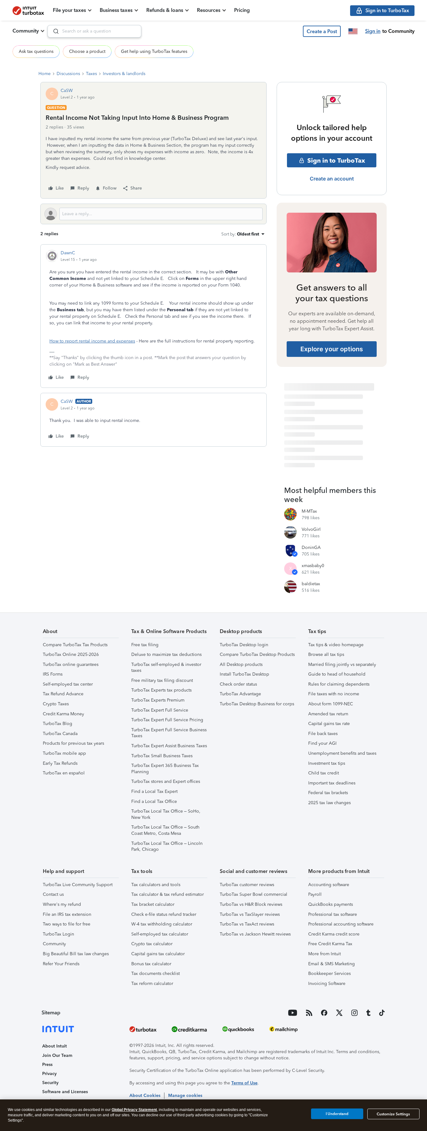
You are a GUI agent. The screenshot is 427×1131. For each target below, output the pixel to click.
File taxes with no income (333, 694)
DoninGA (311, 547)
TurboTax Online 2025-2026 (71, 654)
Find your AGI (322, 743)
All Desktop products (241, 664)
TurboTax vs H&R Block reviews (251, 904)
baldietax (311, 583)
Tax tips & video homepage (336, 644)
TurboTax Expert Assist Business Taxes (169, 745)
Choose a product (87, 51)
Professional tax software (332, 914)
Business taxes (116, 10)
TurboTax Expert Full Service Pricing (167, 720)
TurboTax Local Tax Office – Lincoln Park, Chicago (167, 846)
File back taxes (323, 733)
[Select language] (353, 31)
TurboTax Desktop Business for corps (257, 704)
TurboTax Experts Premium (157, 700)
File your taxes (69, 10)
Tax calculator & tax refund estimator (167, 894)
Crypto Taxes (56, 704)
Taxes (91, 73)
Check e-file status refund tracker (163, 914)
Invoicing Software (326, 983)
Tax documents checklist (155, 973)
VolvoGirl (311, 529)
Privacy (49, 1073)
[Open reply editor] (153, 214)
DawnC (68, 253)
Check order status (238, 684)
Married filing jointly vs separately (342, 664)
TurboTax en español (64, 773)
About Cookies (144, 1095)
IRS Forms (53, 674)
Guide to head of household (336, 674)
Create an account (332, 178)
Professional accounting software (341, 924)
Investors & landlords (124, 73)
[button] (322, 31)
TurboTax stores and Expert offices (165, 781)
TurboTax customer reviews (247, 884)
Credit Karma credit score (333, 934)
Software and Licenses (65, 1091)
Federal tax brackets (328, 792)
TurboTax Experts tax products (161, 690)
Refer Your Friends (61, 963)
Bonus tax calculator (151, 963)
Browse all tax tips (326, 654)
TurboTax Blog (57, 723)
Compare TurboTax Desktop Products (257, 654)
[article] (153, 316)
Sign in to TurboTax (336, 160)
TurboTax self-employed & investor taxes (166, 667)
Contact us (53, 894)
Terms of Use (244, 1083)
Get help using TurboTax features (154, 51)
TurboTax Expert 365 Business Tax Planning (165, 768)
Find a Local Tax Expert (154, 791)
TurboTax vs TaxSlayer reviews (250, 914)
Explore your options (331, 349)
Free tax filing (144, 644)
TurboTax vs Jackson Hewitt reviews (255, 934)
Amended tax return (328, 714)
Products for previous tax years (73, 743)
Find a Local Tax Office (154, 801)
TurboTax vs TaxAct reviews (247, 924)
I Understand (337, 1114)
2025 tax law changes (329, 802)
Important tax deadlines (331, 783)
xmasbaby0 (313, 565)
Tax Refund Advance (63, 694)
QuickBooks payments (330, 904)
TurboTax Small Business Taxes (162, 755)
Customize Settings (393, 1114)
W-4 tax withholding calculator (161, 924)
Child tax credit (323, 773)
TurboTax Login (58, 934)
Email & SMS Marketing (331, 963)
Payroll (315, 894)
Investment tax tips (326, 763)
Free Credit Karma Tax (330, 943)
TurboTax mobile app (64, 753)
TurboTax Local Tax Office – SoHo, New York (165, 814)
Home (44, 73)
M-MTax (309, 511)
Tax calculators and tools (155, 884)
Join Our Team (57, 1055)
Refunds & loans (164, 10)
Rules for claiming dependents (338, 684)
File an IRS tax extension (67, 914)
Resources (208, 10)
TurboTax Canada (60, 733)
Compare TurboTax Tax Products (75, 644)
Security (50, 1082)
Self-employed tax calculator (159, 934)
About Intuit (54, 1046)
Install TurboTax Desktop (244, 674)
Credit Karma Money (63, 714)
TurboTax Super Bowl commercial (253, 894)
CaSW (67, 90)
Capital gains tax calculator (158, 953)
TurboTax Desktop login (244, 644)
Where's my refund (62, 904)
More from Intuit (324, 953)
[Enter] (53, 31)
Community (26, 31)
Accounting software (328, 884)
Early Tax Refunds (60, 763)
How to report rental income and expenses (92, 341)
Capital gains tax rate (329, 723)
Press (47, 1064)
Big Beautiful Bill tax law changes (76, 953)
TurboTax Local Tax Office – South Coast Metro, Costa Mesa (165, 830)
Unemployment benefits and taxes (342, 753)
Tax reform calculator (152, 983)
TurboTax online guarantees (70, 664)
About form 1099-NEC (330, 704)
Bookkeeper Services (329, 973)
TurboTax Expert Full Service (159, 710)
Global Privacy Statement (134, 1110)
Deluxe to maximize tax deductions (166, 654)
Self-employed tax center (68, 684)
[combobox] (94, 31)
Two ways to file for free (66, 924)
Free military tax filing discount (162, 680)
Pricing (242, 10)
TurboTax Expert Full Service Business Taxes (169, 733)
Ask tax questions (36, 51)
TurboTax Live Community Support (78, 884)
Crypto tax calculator (152, 943)
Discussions (68, 73)
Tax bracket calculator (152, 904)
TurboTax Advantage (240, 694)
